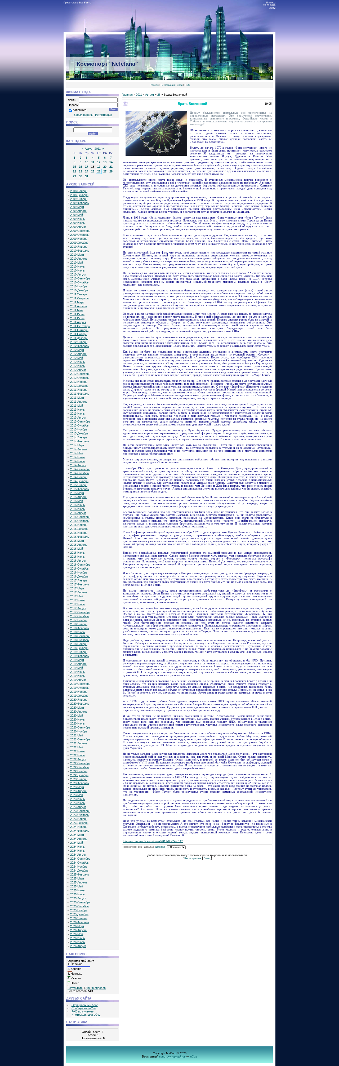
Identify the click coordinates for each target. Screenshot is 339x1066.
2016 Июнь (77, 552)
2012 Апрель (78, 354)
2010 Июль (77, 270)
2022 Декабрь (79, 775)
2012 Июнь (77, 361)
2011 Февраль (79, 298)
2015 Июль (77, 508)
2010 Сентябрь (80, 278)
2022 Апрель (78, 743)
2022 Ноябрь (78, 771)
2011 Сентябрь (80, 326)
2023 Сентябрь (80, 810)
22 (74, 171)
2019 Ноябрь (78, 691)
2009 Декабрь (79, 242)
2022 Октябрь (79, 767)
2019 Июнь (77, 671)
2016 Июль (77, 556)
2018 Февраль (79, 628)
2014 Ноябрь (78, 477)
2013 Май (76, 405)
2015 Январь (78, 485)
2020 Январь (78, 699)
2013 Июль (77, 413)
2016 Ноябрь (78, 572)
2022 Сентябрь (80, 763)
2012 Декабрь (79, 385)
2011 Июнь (77, 314)
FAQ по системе (82, 1011)
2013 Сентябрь (80, 421)
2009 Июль (77, 222)
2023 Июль (77, 803)
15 (74, 166)
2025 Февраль (79, 874)
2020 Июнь (77, 719)
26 (98, 171)
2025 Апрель (78, 882)
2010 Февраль (79, 250)
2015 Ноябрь (78, 524)
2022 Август (78, 759)
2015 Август (78, 512)
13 (104, 162)
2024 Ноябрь (78, 866)
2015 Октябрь (79, 520)
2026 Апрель (78, 930)
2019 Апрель (78, 663)
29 (74, 176)
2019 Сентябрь (80, 683)
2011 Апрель (78, 306)
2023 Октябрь (79, 814)
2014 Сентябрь (80, 469)
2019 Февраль (79, 656)
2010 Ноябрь (78, 286)
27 (104, 171)
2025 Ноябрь (78, 910)
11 (92, 162)
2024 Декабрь (79, 870)
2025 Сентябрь (80, 902)
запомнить (80, 110)
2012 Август (78, 369)
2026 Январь (78, 918)
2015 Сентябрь (80, 516)
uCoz (193, 1056)
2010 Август (78, 274)
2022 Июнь (77, 751)
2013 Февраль (79, 393)
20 (104, 166)
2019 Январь (78, 652)
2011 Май (76, 310)
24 (86, 171)
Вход (179, 85)
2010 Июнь (77, 266)
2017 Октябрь (79, 616)
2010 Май (76, 262)
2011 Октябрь (79, 330)
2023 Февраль (79, 783)
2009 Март (77, 206)
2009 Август (78, 226)
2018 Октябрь (79, 640)
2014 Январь (78, 437)
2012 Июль (77, 365)
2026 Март (77, 926)
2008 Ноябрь (78, 191)
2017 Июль (77, 604)
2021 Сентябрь (80, 739)
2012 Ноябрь (78, 381)
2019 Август (78, 679)
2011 (139, 94)
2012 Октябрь (79, 377)
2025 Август (78, 898)
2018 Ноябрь (78, 644)
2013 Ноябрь (78, 429)
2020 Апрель (78, 711)
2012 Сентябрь (80, 373)
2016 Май (76, 548)
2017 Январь (78, 580)
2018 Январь (78, 624)
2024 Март (77, 834)
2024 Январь (78, 826)
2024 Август (78, 854)
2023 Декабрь (79, 822)
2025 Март (77, 878)
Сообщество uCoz (84, 1008)
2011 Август (78, 322)
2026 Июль (77, 942)
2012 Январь (78, 342)
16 (80, 166)
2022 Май (76, 747)
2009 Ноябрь (78, 238)
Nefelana (160, 847)
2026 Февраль (79, 922)
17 (86, 166)
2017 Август (78, 608)
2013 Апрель (78, 401)
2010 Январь (78, 246)
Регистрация (168, 85)
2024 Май (76, 842)
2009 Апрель (78, 210)
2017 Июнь (77, 600)
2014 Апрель (78, 449)
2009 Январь (78, 199)
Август (149, 94)
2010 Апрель (78, 258)
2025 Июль (77, 894)
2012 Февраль (79, 346)
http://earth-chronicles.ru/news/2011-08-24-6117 (153, 841)
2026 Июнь (77, 938)
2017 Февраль (79, 584)
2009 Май (76, 214)
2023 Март (77, 787)
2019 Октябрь (79, 687)
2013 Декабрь (79, 433)
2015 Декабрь (79, 528)
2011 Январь (78, 294)
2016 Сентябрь (80, 564)
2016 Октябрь (79, 568)
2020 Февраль (79, 703)
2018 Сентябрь (80, 636)
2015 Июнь (77, 505)
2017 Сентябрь (80, 612)
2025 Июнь (77, 890)
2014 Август (78, 465)
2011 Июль (77, 318)
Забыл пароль (83, 114)
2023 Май (76, 795)
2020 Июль (77, 723)
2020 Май (76, 715)
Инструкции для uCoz (86, 1014)
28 (111, 171)
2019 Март (77, 659)
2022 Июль (77, 755)
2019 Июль (77, 675)
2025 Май (76, 886)
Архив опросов (96, 987)
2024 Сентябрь (80, 858)
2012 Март (77, 350)
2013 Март (77, 397)
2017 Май (76, 596)
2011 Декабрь (79, 338)
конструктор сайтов (172, 1056)
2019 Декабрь (79, 695)
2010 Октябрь (79, 282)
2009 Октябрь (79, 234)
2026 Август (78, 946)
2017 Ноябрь (78, 620)
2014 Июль (77, 461)
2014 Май (76, 453)
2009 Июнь (77, 218)
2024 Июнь (77, 846)
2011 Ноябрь (78, 334)
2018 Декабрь (79, 648)
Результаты (75, 987)
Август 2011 (93, 148)
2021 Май (76, 735)
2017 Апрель (78, 592)
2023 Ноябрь (78, 818)
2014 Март (77, 445)
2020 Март (77, 707)
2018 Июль (77, 632)
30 (80, 176)
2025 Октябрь (79, 906)
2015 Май (76, 501)
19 (98, 166)
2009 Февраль (79, 203)
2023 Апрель (78, 791)
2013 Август (78, 417)
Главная (154, 85)
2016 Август (78, 560)
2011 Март (77, 302)
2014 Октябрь (79, 473)
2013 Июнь (77, 409)
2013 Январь (78, 389)
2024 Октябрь (79, 862)
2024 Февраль (79, 830)
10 (86, 162)
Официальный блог (85, 1005)
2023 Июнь (77, 799)
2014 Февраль (79, 441)
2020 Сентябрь (80, 727)
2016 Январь (78, 532)
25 (92, 171)
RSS (187, 85)
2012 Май (76, 357)
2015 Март (77, 493)
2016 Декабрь (79, 576)
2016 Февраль (79, 536)
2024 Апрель (78, 838)
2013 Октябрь (79, 425)
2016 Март (77, 540)
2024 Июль (77, 850)
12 (98, 162)
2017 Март (77, 588)
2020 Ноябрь (78, 731)
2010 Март (77, 254)
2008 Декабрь (79, 195)
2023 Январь (78, 779)
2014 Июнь (77, 457)
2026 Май (76, 934)
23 (80, 171)
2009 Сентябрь (80, 230)
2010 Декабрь (79, 290)
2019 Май (76, 667)
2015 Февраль (79, 489)
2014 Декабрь (79, 481)
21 (111, 166)
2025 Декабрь (79, 914)
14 (111, 162)
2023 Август (78, 807)
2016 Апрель (78, 544)
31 (86, 176)
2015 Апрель (78, 497)
